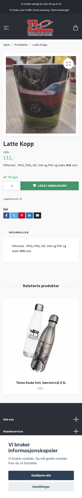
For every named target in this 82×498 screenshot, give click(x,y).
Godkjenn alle (41, 475)
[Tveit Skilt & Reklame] (40, 28)
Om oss (8, 419)
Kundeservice (13, 431)
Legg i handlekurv (52, 186)
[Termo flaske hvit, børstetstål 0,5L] (41, 338)
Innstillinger (41, 486)
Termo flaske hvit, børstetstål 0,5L (41, 383)
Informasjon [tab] (19, 232)
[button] (37, 131)
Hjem (6, 45)
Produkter (21, 45)
